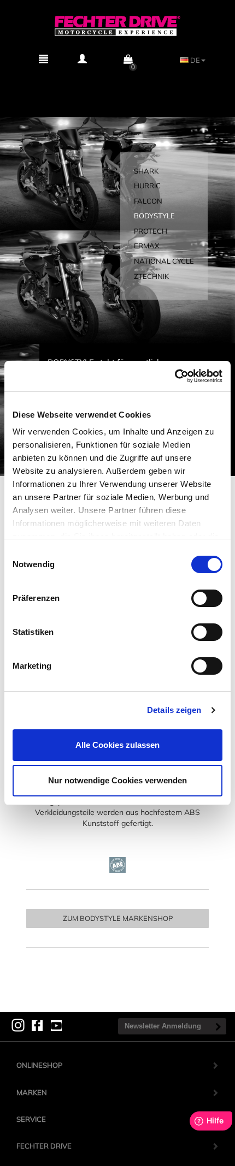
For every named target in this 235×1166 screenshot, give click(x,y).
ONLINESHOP (39, 1065)
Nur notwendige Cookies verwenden (117, 780)
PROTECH (150, 231)
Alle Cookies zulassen (117, 744)
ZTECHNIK (151, 276)
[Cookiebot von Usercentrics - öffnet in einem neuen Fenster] (174, 376)
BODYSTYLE (154, 215)
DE (194, 60)
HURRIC (147, 185)
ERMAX (146, 245)
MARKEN (31, 1092)
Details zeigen (174, 710)
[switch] (206, 598)
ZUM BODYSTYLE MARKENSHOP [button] (118, 918)
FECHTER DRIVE (44, 1145)
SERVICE (31, 1119)
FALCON (148, 201)
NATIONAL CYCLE (164, 261)
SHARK (146, 170)
